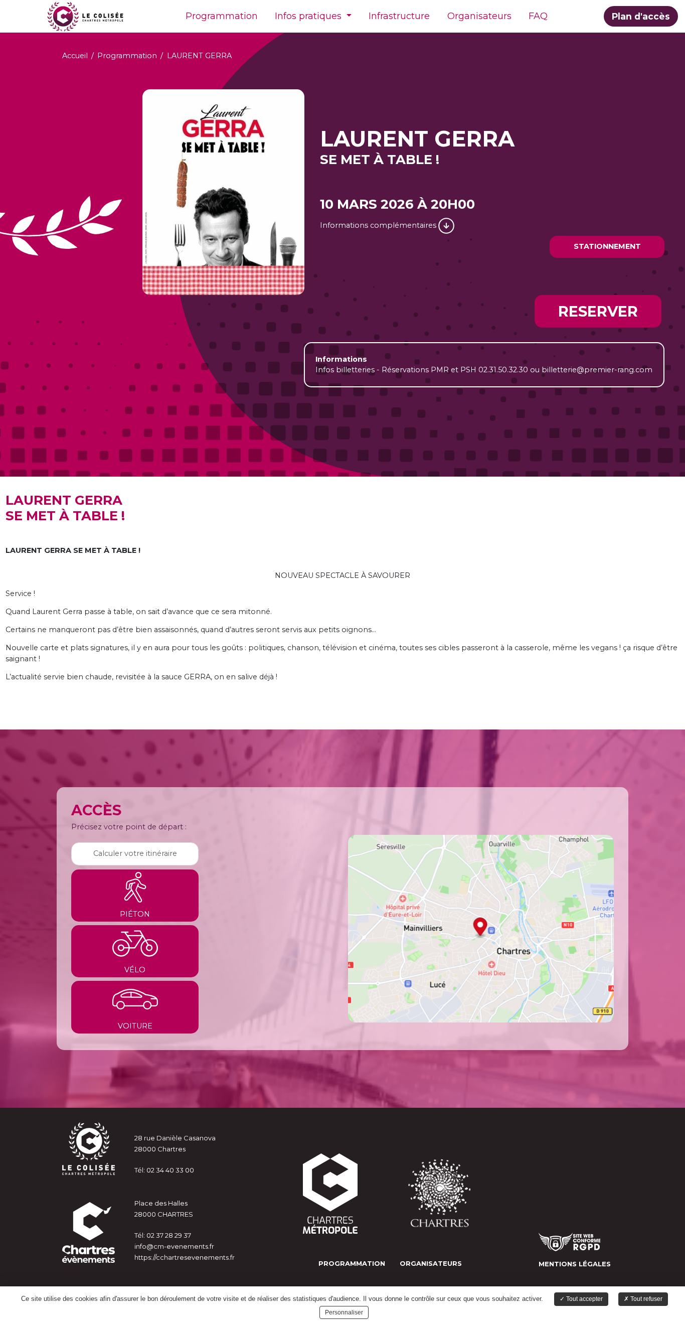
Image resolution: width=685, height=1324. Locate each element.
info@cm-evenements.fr (174, 1246)
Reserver (598, 311)
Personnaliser (344, 1312)
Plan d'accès (641, 16)
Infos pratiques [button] (309, 16)
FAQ (538, 16)
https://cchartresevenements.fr (184, 1257)
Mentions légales (575, 1264)
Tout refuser (645, 1298)
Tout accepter (584, 1298)
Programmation (222, 16)
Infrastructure (399, 16)
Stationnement (607, 246)
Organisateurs (479, 16)
